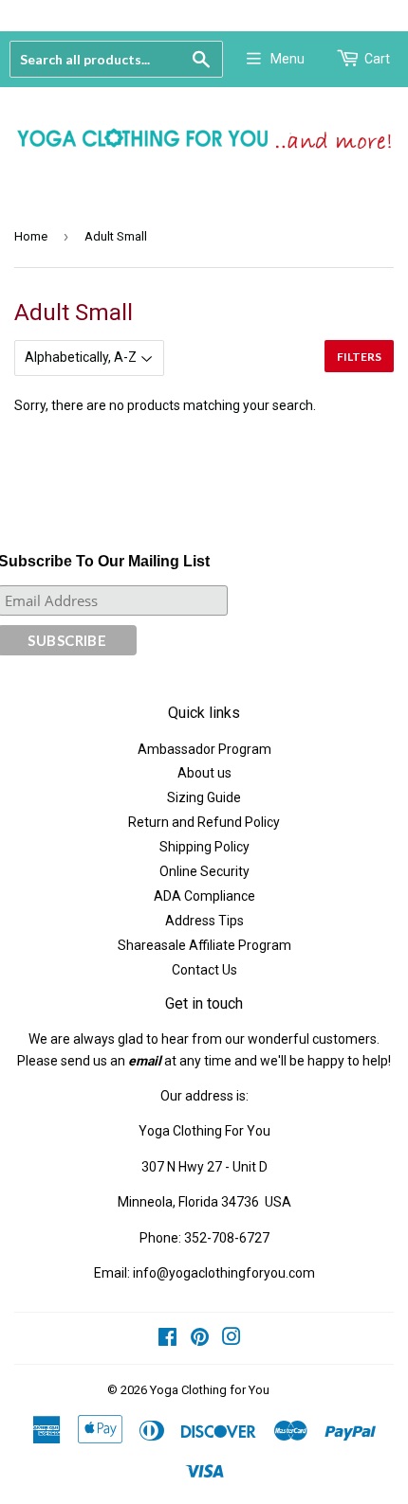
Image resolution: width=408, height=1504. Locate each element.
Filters (359, 356)
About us (204, 772)
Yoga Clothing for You (209, 1390)
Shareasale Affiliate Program (204, 945)
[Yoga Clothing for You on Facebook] (167, 1339)
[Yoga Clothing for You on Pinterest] (200, 1339)
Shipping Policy (204, 846)
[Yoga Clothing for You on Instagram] (231, 1339)
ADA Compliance (204, 896)
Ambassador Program (204, 749)
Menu (287, 58)
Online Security (204, 871)
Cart (377, 58)
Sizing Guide (204, 797)
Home (30, 236)
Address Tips (204, 920)
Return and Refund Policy (204, 822)
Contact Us (204, 969)
